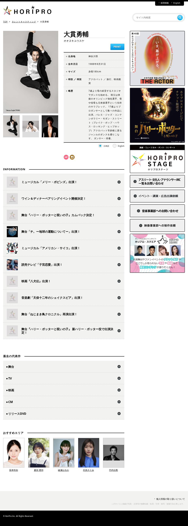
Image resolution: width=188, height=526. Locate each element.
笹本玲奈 (13, 470)
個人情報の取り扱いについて (170, 498)
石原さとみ (88, 470)
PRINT (117, 47)
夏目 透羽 (38, 470)
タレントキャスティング (24, 21)
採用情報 (165, 3)
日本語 (106, 146)
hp (66, 157)
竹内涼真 (113, 470)
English (176, 3)
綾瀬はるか (63, 470)
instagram (72, 157)
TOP (5, 21)
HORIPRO (27, 11)
